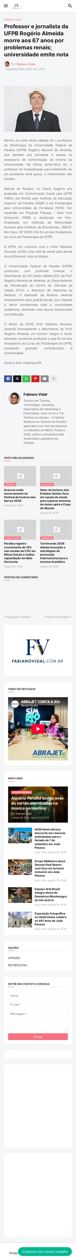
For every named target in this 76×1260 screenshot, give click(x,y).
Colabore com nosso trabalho (45, 1252)
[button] (5, 6)
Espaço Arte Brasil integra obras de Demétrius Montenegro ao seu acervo (51, 894)
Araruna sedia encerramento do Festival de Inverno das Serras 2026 (20, 495)
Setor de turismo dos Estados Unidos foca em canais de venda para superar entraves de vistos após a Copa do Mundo (55, 499)
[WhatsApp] (26, 378)
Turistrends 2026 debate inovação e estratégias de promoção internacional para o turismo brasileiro (54, 552)
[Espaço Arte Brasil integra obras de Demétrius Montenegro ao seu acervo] (20, 895)
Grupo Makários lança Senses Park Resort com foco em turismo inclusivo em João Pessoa (50, 868)
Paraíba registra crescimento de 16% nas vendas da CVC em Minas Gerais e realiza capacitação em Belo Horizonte (20, 552)
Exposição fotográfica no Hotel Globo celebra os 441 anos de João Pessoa (50, 919)
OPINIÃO (14, 958)
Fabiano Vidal (35, 394)
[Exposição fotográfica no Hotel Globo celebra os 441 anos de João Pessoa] (20, 919)
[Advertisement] (38, 1105)
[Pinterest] (35, 378)
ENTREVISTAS (17, 965)
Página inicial (12, 19)
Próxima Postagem (57, 617)
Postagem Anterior (18, 617)
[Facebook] (8, 378)
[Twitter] (17, 378)
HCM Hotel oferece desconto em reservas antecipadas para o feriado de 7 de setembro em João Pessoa (50, 838)
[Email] (45, 378)
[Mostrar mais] (54, 378)
